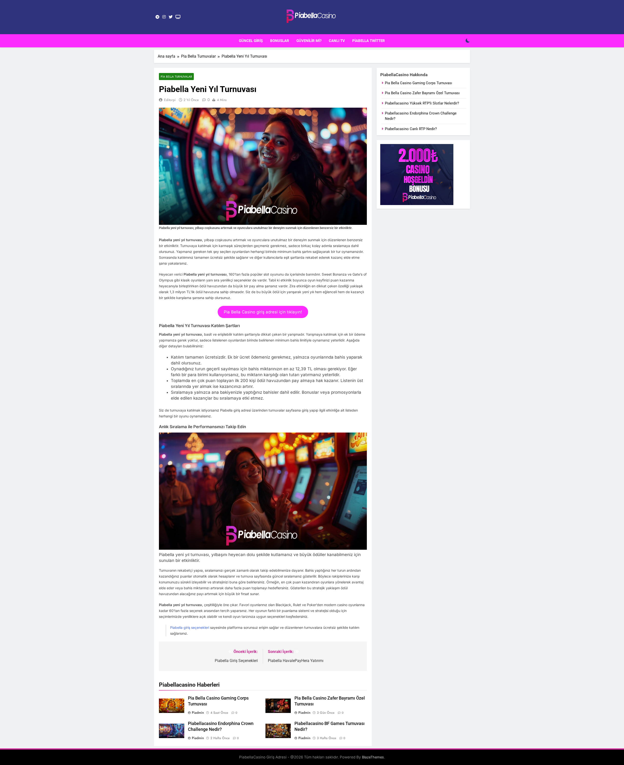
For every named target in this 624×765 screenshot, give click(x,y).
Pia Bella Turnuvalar (176, 76)
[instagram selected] (164, 17)
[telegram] (157, 17)
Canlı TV (337, 41)
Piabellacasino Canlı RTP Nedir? (411, 129)
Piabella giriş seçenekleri (189, 627)
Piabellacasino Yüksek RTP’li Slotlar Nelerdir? (422, 103)
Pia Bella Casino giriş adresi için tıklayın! (263, 312)
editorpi (170, 99)
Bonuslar (279, 41)
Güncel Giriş (251, 41)
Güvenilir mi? (309, 41)
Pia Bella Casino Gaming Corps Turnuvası (418, 83)
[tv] (178, 17)
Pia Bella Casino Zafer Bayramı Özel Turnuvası (422, 93)
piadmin (198, 712)
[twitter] (170, 17)
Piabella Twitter (368, 41)
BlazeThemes (373, 757)
